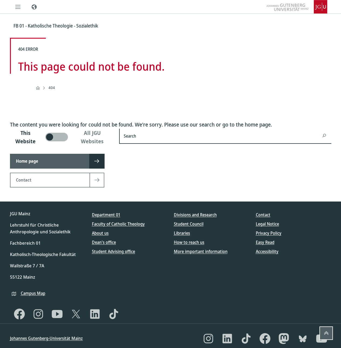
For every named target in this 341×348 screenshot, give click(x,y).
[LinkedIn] (94, 314)
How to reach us (189, 242)
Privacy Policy (268, 233)
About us (100, 233)
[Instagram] (38, 314)
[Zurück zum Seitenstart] (326, 333)
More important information (201, 251)
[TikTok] (113, 314)
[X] (76, 314)
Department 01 (106, 215)
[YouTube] (57, 314)
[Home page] (37, 87)
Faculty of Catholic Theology (118, 224)
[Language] (34, 6)
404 (52, 87)
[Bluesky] (302, 338)
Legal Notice (267, 224)
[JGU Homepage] (296, 6)
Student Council (189, 224)
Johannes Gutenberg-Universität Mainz (46, 338)
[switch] (61, 137)
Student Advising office (113, 251)
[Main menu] (18, 6)
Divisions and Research (195, 215)
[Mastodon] (283, 338)
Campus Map (33, 293)
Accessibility (267, 251)
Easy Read (265, 242)
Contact (263, 215)
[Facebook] (19, 314)
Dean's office (104, 242)
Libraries (182, 233)
